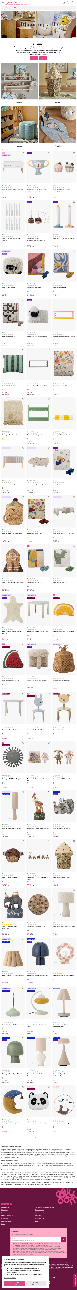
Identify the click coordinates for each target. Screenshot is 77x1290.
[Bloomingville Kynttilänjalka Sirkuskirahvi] (28, 832)
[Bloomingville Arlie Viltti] (53, 291)
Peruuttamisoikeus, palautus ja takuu (44, 1207)
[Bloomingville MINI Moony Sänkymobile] (2, 1127)
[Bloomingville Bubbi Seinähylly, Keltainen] (53, 439)
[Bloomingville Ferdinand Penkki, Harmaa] (53, 537)
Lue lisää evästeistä (10, 1278)
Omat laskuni (4, 1213)
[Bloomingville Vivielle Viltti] (53, 389)
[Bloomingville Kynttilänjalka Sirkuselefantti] (2, 930)
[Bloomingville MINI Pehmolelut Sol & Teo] (53, 783)
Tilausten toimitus (39, 1210)
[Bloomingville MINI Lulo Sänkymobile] (53, 1127)
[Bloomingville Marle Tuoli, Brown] (53, 733)
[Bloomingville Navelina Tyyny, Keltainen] (53, 635)
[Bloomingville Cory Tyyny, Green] (2, 389)
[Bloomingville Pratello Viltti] (2, 439)
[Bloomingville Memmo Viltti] (53, 586)
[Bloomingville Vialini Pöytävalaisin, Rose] (53, 979)
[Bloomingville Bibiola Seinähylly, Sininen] (28, 389)
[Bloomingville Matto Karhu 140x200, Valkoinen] (2, 635)
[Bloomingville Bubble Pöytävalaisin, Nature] (28, 1028)
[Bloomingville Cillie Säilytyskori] (53, 881)
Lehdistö (37, 1221)
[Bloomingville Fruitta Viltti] (28, 537)
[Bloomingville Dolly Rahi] (2, 291)
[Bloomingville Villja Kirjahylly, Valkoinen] (28, 488)
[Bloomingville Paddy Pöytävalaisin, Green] (2, 1077)
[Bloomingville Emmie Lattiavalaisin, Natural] (2, 832)
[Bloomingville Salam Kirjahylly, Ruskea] (2, 488)
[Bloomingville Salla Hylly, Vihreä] (28, 439)
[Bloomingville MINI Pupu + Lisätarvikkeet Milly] (28, 783)
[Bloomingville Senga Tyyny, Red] (2, 684)
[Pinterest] (49, 1282)
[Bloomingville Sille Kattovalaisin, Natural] (2, 979)
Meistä (3, 1224)
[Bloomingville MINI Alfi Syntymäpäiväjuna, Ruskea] (28, 881)
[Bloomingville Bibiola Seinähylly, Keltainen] (53, 340)
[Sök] (3, 8)
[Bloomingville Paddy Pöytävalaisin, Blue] (28, 979)
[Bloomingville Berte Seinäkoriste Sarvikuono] (53, 832)
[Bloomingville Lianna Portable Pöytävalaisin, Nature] (53, 1028)
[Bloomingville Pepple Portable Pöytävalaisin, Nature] (53, 1077)
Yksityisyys (38, 1215)
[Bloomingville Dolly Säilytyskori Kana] (28, 340)
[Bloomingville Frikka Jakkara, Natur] (28, 684)
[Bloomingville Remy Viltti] (28, 291)
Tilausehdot (4, 1210)
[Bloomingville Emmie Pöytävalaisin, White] (53, 930)
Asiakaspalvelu (5, 1207)
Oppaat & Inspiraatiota (7, 1215)
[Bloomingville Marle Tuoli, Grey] (28, 733)
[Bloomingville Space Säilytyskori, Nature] (2, 586)
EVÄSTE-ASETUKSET (36, 1283)
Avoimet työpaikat (6, 1221)
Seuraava (44, 1137)
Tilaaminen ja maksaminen (41, 1213)
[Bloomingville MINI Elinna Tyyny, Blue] (2, 783)
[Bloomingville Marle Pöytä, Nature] (2, 733)
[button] (2, 2)
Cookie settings (5, 1218)
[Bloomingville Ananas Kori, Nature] (53, 684)
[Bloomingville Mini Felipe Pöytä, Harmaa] (28, 635)
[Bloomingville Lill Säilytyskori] (2, 881)
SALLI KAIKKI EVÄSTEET (14, 1283)
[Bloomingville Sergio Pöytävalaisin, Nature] (28, 1077)
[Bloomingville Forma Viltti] (2, 340)
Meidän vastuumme (40, 1218)
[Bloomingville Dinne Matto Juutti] (28, 930)
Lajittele (43, 58)
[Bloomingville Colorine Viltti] (28, 586)
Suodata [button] (34, 58)
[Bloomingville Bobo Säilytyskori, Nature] (2, 537)
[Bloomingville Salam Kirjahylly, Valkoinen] (2, 193)
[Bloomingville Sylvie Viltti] (53, 488)
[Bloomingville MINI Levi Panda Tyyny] (28, 1127)
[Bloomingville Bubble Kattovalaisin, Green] (2, 1028)
